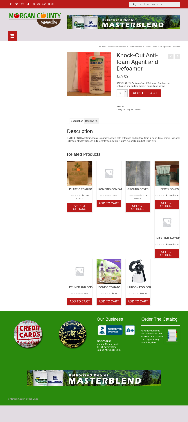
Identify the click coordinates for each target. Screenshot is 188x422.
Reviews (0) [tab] (91, 121)
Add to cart (145, 93)
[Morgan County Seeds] (35, 20)
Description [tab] (77, 121)
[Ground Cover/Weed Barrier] (177, 56)
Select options (79, 207)
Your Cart (45, 4)
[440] (89, 74)
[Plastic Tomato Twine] (170, 56)
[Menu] (12, 36)
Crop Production (133, 109)
